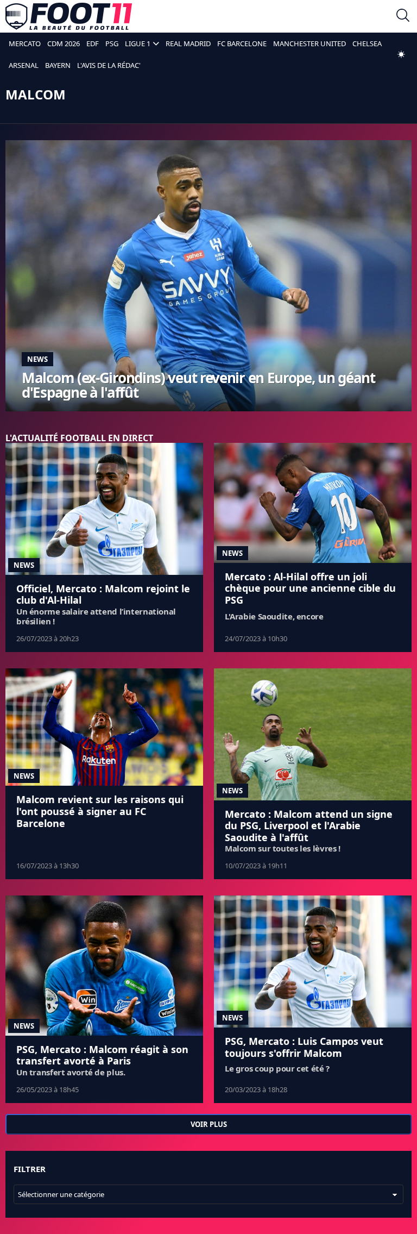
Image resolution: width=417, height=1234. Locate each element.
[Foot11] (68, 16)
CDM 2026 (63, 43)
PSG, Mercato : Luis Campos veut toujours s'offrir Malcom (304, 1047)
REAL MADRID (188, 43)
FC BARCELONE (242, 43)
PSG (111, 43)
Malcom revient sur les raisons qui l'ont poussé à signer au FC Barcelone (100, 811)
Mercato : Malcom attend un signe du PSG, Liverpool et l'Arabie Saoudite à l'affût (309, 825)
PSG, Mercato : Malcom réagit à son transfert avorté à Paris (102, 1055)
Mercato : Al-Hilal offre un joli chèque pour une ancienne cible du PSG (310, 588)
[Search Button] (403, 17)
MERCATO (25, 43)
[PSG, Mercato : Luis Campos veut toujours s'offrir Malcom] (313, 961)
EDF (92, 43)
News (37, 359)
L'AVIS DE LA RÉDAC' (109, 65)
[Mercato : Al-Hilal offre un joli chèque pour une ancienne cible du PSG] (313, 503)
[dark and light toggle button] (401, 54)
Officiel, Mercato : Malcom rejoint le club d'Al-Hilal (103, 594)
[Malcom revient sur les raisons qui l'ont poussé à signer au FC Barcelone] (104, 727)
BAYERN (58, 65)
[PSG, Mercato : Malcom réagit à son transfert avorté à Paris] (104, 965)
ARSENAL (24, 65)
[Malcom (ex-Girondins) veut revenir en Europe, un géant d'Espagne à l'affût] (208, 275)
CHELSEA (367, 43)
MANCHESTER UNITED (309, 43)
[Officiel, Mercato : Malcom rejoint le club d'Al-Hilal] (104, 509)
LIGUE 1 (137, 43)
